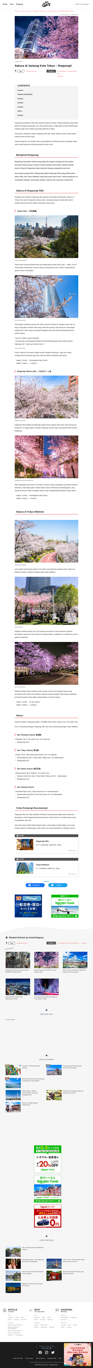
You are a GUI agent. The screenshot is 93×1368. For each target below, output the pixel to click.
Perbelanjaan (19, 1335)
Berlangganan (65, 1317)
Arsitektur (60, 76)
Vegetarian (74, 1317)
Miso (69, 1325)
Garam (63, 1327)
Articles (22, 11)
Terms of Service (40, 1358)
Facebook (36, 885)
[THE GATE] (46, 4)
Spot (11, 4)
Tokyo (29, 11)
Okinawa (23, 1319)
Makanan (10, 1335)
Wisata (36, 1325)
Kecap (75, 1325)
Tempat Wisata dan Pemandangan (13, 1327)
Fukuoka (16, 1319)
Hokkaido (10, 1317)
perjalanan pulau (11, 1019)
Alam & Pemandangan (14, 1330)
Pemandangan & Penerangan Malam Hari (68, 943)
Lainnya (20, 90)
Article (5, 4)
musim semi (19, 61)
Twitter (58, 885)
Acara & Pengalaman (14, 1332)
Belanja (36, 1327)
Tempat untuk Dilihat (24, 94)
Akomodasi (44, 1327)
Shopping (19, 4)
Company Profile (51, 1358)
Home (17, 11)
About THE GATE (18, 1358)
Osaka (10, 1319)
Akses (19, 111)
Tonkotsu (63, 1325)
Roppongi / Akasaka (31, 71)
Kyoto (22, 1317)
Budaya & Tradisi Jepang (15, 1325)
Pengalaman (44, 1325)
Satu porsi (64, 1319)
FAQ (60, 1358)
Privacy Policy (29, 1358)
